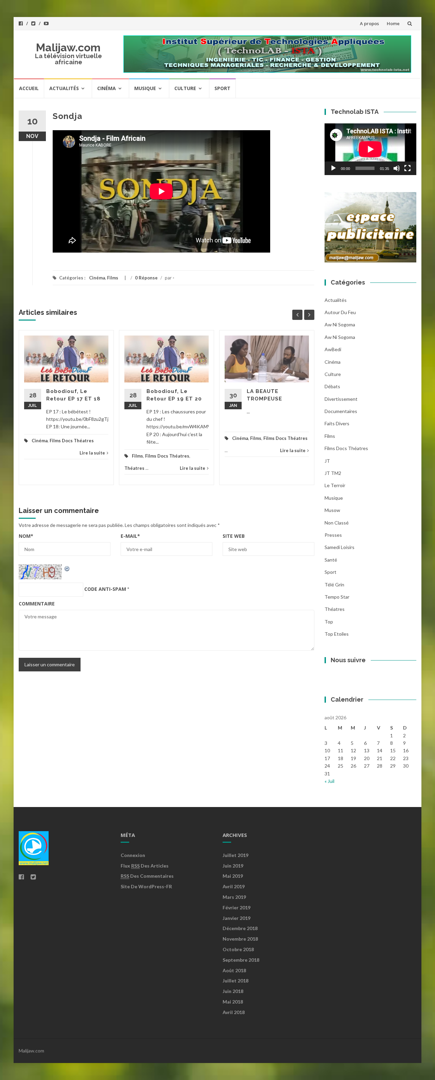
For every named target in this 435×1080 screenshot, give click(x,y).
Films (112, 277)
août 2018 (234, 970)
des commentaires (147, 876)
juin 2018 (233, 991)
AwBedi (333, 349)
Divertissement (341, 399)
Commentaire (37, 603)
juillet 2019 (235, 855)
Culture (185, 88)
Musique (145, 88)
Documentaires (341, 411)
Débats (332, 386)
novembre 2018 (240, 939)
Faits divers (337, 423)
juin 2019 (233, 866)
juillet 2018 (235, 980)
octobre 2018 (238, 949)
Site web (234, 536)
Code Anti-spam (105, 589)
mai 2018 (233, 1002)
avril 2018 (234, 1012)
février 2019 (236, 907)
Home (393, 23)
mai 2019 (233, 876)
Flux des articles (145, 866)
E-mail (130, 536)
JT (327, 461)
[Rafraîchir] (67, 568)
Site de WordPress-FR (146, 886)
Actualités (64, 88)
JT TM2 (333, 473)
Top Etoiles (337, 634)
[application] (370, 149)
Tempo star (337, 597)
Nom (26, 536)
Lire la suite (92, 453)
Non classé (337, 523)
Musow (332, 510)
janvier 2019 (236, 918)
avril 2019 (234, 886)
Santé (331, 560)
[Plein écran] (407, 168)
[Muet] (396, 168)
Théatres (134, 468)
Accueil (29, 88)
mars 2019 (234, 897)
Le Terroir (335, 485)
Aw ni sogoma (340, 324)
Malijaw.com (68, 47)
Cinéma (106, 88)
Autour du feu (340, 312)
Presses (333, 535)
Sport (222, 88)
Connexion (133, 855)
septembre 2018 (241, 960)
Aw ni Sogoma (340, 337)
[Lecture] (333, 168)
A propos (369, 23)
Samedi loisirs (339, 547)
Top (329, 621)
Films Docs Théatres (72, 440)
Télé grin (334, 584)
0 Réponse (146, 277)
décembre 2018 (240, 928)
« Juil (329, 781)
